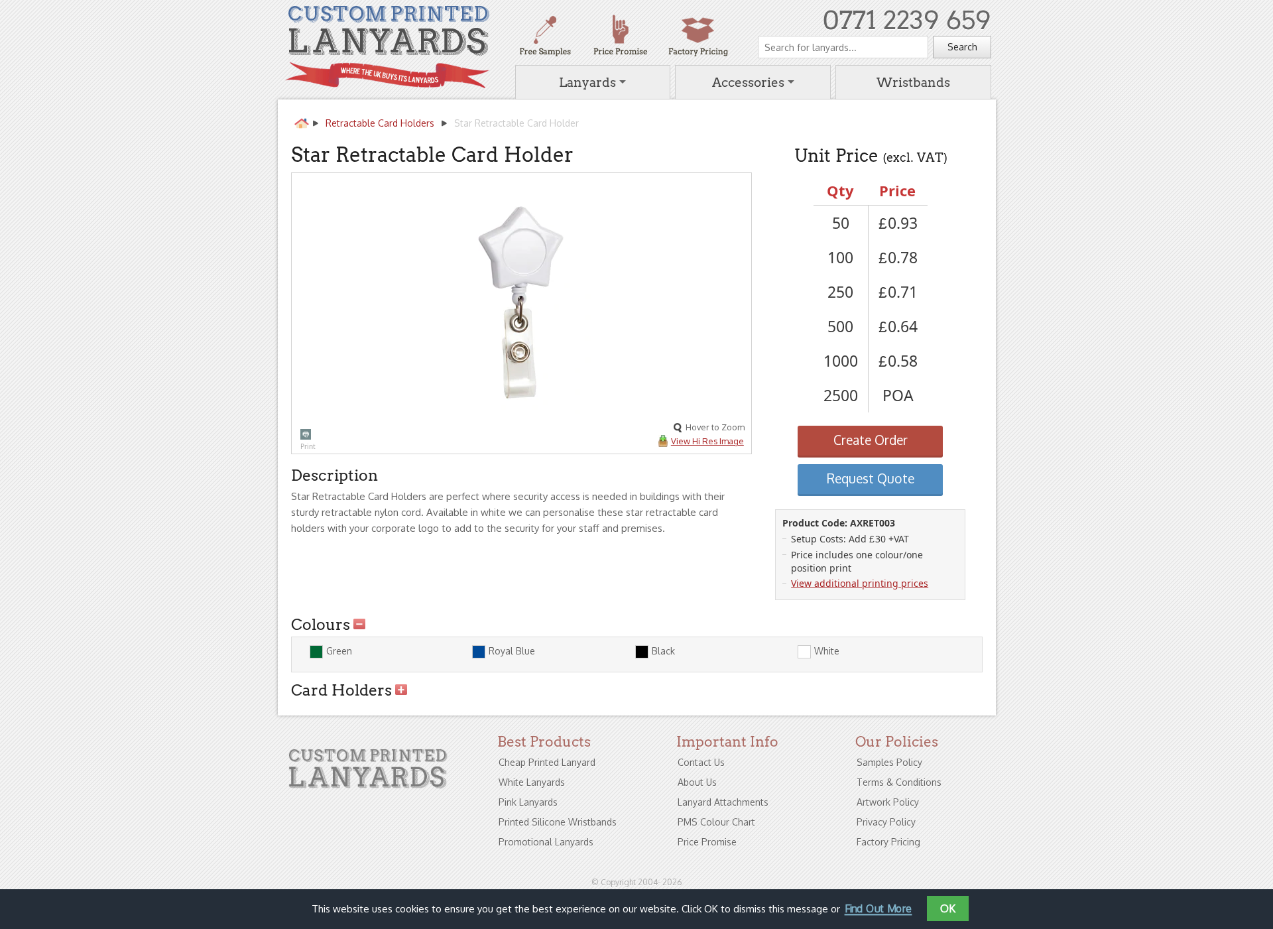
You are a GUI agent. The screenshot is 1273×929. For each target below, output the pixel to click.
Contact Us (701, 762)
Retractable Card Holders (380, 123)
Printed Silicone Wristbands (558, 822)
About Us (697, 782)
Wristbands (913, 82)
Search (962, 46)
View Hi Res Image (707, 441)
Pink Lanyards (528, 802)
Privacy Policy (886, 822)
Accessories (748, 82)
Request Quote (870, 478)
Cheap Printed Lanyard (547, 762)
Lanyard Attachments (723, 802)
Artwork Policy (888, 802)
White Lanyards (532, 782)
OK (947, 908)
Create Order (870, 440)
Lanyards (587, 82)
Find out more (878, 910)
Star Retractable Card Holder (516, 123)
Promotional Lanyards (546, 841)
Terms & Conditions (899, 782)
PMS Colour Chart (716, 822)
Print (305, 434)
